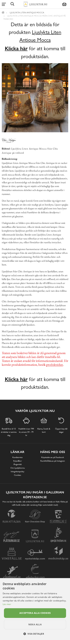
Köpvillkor (17, 461)
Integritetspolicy (17, 471)
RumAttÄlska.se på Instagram (52, 461)
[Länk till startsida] (3, 12)
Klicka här (16, 48)
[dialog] (35, 609)
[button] (35, 634)
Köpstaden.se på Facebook (52, 457)
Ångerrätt (17, 464)
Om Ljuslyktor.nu (17, 468)
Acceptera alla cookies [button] (35, 613)
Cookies (17, 475)
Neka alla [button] (35, 624)
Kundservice (17, 457)
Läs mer (7, 604)
